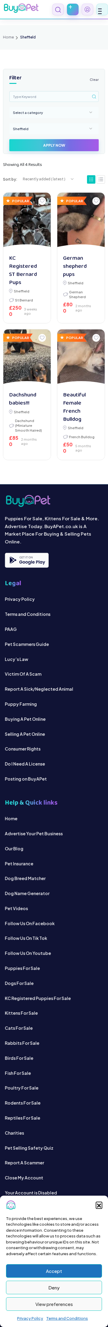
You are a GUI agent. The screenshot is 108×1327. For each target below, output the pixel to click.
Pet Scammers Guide (27, 644)
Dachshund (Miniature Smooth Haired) (28, 425)
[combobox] (54, 112)
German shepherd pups (75, 266)
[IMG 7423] (27, 358)
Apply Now (54, 145)
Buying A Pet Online (25, 719)
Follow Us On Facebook (30, 923)
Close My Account (24, 1177)
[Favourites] (42, 201)
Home (8, 37)
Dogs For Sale (19, 983)
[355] (27, 221)
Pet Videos (16, 908)
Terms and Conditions (67, 1318)
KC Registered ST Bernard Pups (23, 270)
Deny (54, 1287)
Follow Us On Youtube (28, 953)
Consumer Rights (22, 748)
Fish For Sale (18, 1073)
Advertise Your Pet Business (34, 833)
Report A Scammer (24, 1162)
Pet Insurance (19, 863)
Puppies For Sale (22, 968)
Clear (94, 79)
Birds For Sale (19, 1058)
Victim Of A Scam (23, 674)
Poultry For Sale (21, 1087)
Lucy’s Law (16, 659)
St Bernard (24, 300)
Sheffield (21, 291)
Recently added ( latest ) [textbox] (44, 179)
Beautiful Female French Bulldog (74, 407)
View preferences (54, 1304)
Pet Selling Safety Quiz (29, 1148)
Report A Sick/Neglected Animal (39, 689)
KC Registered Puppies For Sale (38, 998)
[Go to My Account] (87, 9)
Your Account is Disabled (31, 1192)
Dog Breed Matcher (25, 878)
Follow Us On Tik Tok (26, 938)
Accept (54, 1271)
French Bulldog (81, 437)
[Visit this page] (101, 179)
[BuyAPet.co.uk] (21, 8)
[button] (99, 1205)
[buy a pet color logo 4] (54, 501)
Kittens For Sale (21, 1013)
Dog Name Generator (27, 893)
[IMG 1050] (81, 358)
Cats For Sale (19, 1028)
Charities (14, 1133)
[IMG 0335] (81, 221)
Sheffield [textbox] (20, 129)
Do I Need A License (25, 763)
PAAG (11, 629)
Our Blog (14, 848)
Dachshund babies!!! (22, 399)
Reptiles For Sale (22, 1118)
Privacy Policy (30, 1318)
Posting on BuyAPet (26, 778)
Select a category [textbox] (28, 112)
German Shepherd (77, 294)
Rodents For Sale (22, 1102)
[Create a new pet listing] (73, 9)
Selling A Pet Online (25, 734)
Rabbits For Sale (22, 1043)
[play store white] (27, 560)
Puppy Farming (21, 704)
